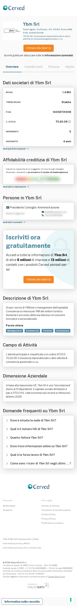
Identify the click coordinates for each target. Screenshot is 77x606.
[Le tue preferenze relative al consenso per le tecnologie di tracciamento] (70, 599)
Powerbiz (7, 510)
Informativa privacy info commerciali (22, 547)
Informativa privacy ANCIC (16, 543)
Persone (53, 66)
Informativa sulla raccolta (22, 601)
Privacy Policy (48, 518)
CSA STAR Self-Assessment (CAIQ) (21, 539)
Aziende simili (33, 66)
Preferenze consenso (52, 523)
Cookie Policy (48, 514)
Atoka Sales (9, 506)
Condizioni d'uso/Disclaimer (56, 510)
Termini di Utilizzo (50, 506)
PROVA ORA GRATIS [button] (39, 48)
